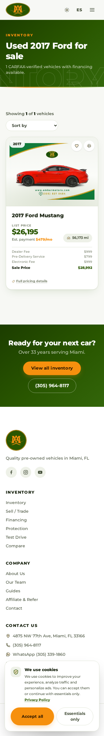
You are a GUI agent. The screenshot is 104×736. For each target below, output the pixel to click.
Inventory (16, 502)
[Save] (76, 146)
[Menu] (92, 10)
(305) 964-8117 (52, 385)
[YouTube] (40, 472)
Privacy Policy (37, 700)
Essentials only (74, 716)
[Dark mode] (67, 10)
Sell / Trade (17, 511)
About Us (15, 573)
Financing (16, 519)
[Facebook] (11, 472)
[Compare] (89, 146)
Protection (17, 528)
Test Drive (16, 537)
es (79, 9)
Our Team (16, 582)
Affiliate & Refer (22, 599)
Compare (15, 545)
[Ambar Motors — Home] (18, 10)
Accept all (32, 716)
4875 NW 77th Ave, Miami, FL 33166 (49, 635)
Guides (13, 590)
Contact (14, 608)
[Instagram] (25, 472)
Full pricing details (31, 281)
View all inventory (52, 368)
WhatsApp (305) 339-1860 (39, 654)
